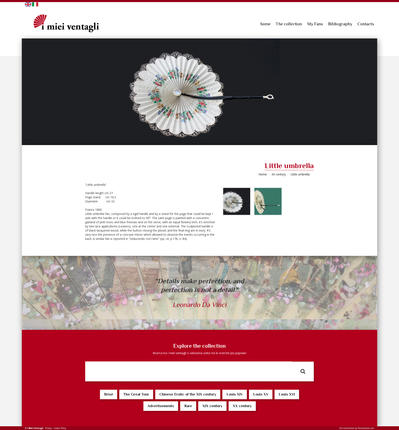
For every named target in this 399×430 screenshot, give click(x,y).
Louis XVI (287, 394)
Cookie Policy (60, 428)
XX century (279, 174)
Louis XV (260, 394)
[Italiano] (35, 4)
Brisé (108, 394)
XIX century (212, 406)
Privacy (48, 428)
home (265, 23)
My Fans (315, 23)
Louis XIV (235, 394)
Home (263, 174)
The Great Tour (136, 394)
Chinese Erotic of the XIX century (187, 394)
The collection (289, 23)
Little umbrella (300, 174)
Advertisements (161, 406)
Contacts (365, 23)
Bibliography (340, 23)
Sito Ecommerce (346, 428)
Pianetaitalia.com (366, 428)
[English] (28, 4)
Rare (188, 406)
